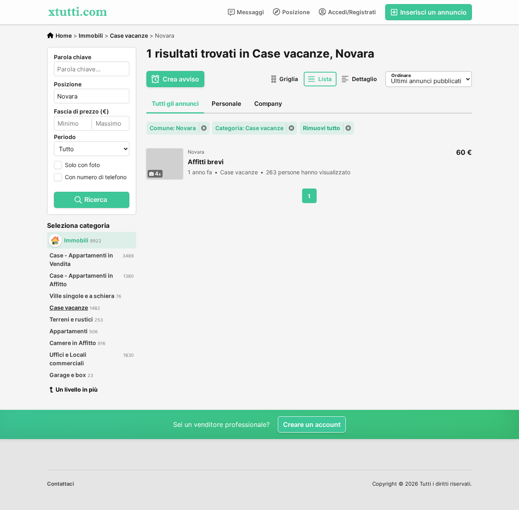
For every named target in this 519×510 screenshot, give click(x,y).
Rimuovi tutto (321, 127)
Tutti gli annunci (175, 103)
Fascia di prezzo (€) (81, 111)
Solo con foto (82, 164)
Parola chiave (72, 57)
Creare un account (312, 424)
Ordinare (401, 75)
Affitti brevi (205, 162)
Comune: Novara (173, 127)
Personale (226, 103)
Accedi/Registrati (351, 12)
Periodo (65, 137)
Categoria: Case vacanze (249, 127)
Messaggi (250, 12)
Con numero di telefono (96, 177)
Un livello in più (77, 389)
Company (268, 103)
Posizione (295, 12)
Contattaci (60, 483)
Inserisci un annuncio (433, 12)
